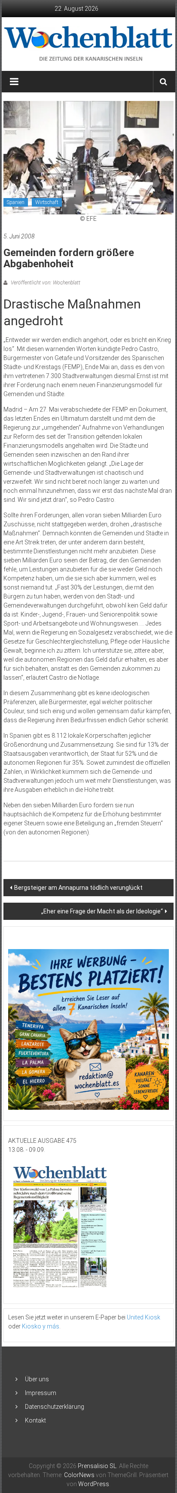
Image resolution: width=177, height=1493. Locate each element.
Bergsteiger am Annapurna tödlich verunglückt (78, 887)
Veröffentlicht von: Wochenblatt (44, 283)
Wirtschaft (46, 202)
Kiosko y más (40, 1326)
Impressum (40, 1392)
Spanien (15, 202)
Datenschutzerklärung (54, 1406)
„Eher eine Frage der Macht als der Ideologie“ (102, 911)
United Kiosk (143, 1317)
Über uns (37, 1379)
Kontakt (35, 1420)
